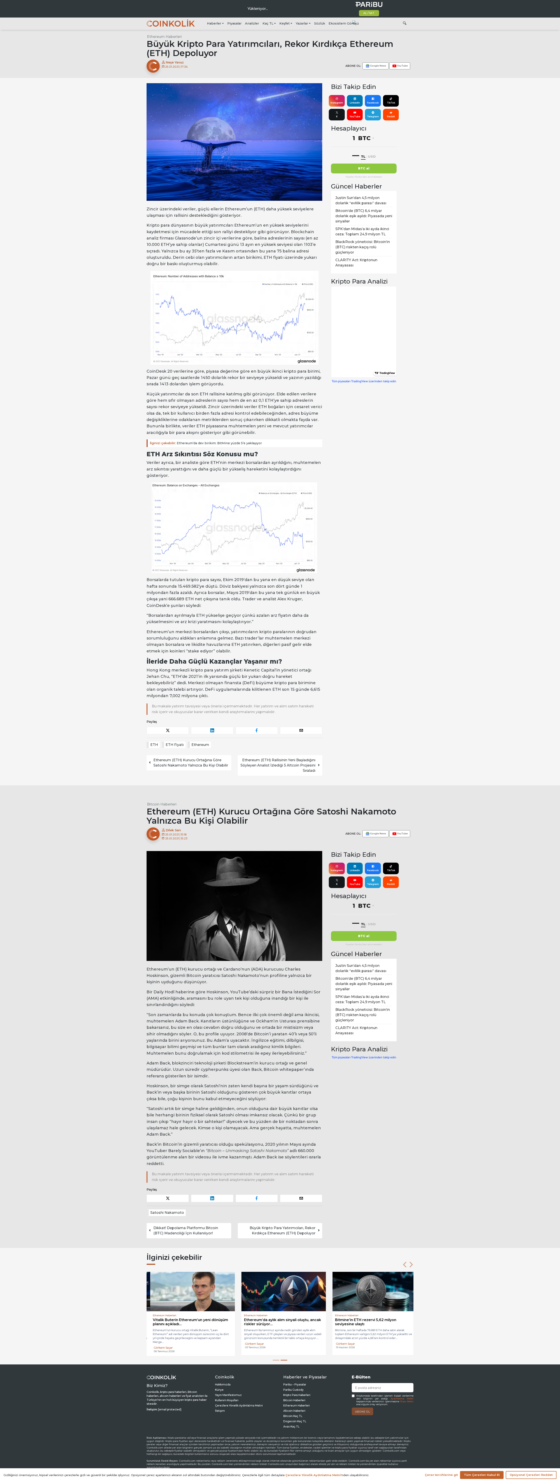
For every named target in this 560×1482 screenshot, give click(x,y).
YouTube (355, 116)
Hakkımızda (223, 1384)
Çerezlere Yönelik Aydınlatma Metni (239, 1405)
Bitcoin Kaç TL (292, 1416)
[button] (404, 1264)
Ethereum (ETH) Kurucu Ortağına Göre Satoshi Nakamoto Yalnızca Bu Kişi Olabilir (190, 762)
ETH (154, 745)
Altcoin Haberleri (294, 1410)
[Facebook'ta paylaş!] (257, 730)
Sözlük (319, 23)
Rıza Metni (406, 1401)
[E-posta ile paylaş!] (301, 730)
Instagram (337, 102)
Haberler (214, 23)
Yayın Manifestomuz (228, 1395)
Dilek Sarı (173, 830)
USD (372, 156)
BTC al (363, 168)
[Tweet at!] (168, 730)
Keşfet (284, 23)
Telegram (373, 116)
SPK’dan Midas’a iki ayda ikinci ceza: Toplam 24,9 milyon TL (362, 231)
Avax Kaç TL (291, 1426)
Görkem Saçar (159, 1347)
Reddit (391, 116)
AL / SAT (368, 13)
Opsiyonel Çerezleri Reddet (531, 1475)
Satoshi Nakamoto (167, 1213)
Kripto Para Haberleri (296, 1395)
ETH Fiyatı (175, 745)
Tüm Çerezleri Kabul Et (482, 1475)
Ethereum (200, 745)
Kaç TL (267, 23)
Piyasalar (234, 23)
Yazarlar (302, 23)
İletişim (220, 1410)
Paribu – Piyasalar (294, 1384)
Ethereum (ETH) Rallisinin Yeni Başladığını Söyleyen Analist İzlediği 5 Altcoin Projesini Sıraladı (277, 765)
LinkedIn (355, 102)
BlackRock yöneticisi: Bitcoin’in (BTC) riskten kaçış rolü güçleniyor (362, 247)
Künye (219, 1389)
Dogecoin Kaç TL (294, 1421)
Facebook (373, 102)
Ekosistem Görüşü (344, 23)
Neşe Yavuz (174, 62)
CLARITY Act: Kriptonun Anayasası (356, 262)
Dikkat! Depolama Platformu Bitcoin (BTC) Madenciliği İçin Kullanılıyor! (185, 1230)
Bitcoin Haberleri (162, 804)
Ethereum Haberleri (164, 37)
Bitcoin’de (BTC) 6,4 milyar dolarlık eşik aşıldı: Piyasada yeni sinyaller (363, 216)
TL (363, 156)
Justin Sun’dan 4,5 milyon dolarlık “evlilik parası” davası (360, 200)
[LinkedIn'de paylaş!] (212, 730)
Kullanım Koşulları (226, 1400)
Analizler (252, 23)
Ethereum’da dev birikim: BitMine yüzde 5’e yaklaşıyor (206, 443)
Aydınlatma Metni (402, 1398)
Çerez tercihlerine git (441, 1475)
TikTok (391, 102)
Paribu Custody (293, 1389)
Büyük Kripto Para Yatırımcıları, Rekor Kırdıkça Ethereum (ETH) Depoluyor (282, 1230)
